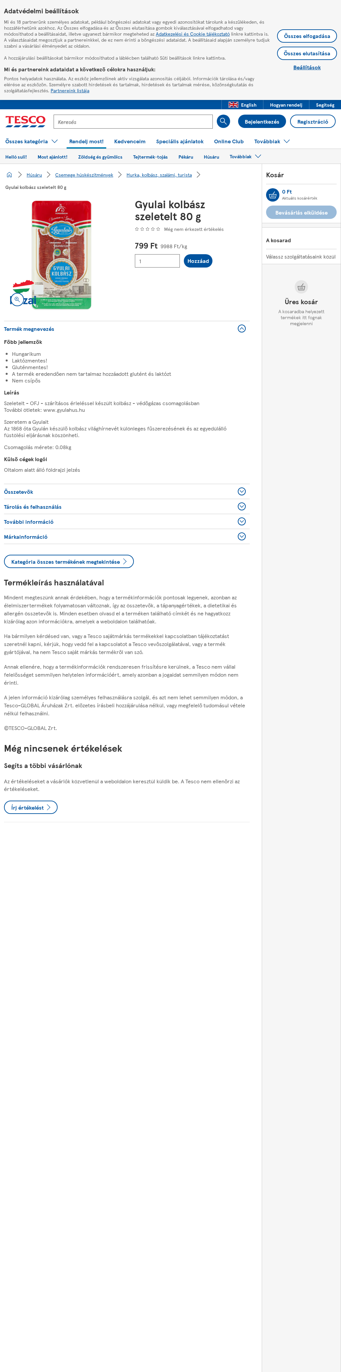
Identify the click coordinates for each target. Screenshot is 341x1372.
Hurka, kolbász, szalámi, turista (159, 174)
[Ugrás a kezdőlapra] (25, 122)
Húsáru (34, 174)
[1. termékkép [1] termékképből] (61, 255)
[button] (242, 104)
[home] (9, 174)
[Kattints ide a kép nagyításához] (17, 299)
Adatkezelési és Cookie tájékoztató (193, 33)
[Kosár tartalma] (272, 195)
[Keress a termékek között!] (223, 121)
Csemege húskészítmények (84, 174)
